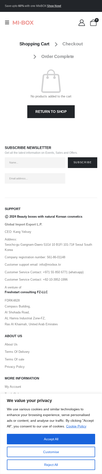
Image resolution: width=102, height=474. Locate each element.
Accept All (51, 439)
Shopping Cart (34, 43)
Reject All (51, 465)
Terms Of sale (14, 359)
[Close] (97, 397)
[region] (51, 433)
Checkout (72, 43)
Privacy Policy (15, 367)
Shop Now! (54, 6)
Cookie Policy (76, 426)
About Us (11, 344)
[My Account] (82, 22)
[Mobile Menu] (8, 23)
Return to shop (51, 112)
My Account (13, 386)
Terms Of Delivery (17, 352)
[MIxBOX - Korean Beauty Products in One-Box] (23, 22)
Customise (51, 452)
